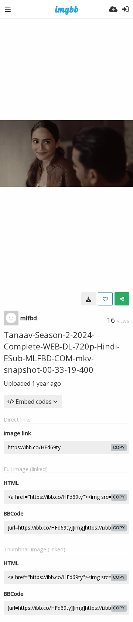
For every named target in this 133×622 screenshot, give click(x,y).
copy (119, 447)
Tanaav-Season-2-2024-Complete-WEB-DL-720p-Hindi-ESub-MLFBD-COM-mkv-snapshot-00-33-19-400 (62, 352)
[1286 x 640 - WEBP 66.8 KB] (88, 298)
